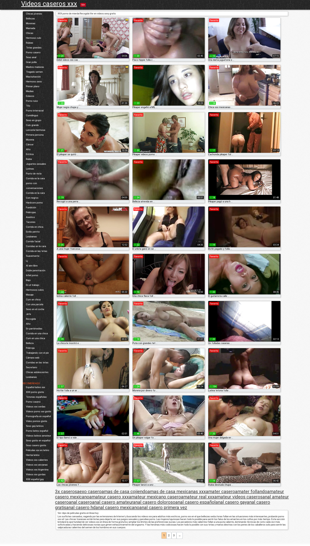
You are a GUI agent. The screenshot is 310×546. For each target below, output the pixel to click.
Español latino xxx (35, 387)
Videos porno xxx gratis (38, 411)
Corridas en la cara (36, 246)
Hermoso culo (33, 37)
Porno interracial (35, 110)
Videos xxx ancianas (37, 464)
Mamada (30, 28)
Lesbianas (31, 236)
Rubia (29, 159)
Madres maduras (35, 67)
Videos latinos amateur (38, 435)
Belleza (30, 343)
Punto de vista (33, 173)
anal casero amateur (112, 502)
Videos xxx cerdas (35, 406)
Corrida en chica (34, 226)
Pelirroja (30, 348)
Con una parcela (34, 304)
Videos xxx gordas (36, 474)
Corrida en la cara (35, 178)
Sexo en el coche (35, 309)
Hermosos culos (35, 289)
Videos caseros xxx (49, 4)
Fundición (31, 207)
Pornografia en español (38, 416)
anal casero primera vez (163, 507)
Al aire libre (32, 265)
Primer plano (32, 86)
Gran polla (31, 62)
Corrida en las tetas (36, 251)
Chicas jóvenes (34, 13)
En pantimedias (34, 328)
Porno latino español (37, 430)
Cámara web (32, 357)
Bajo (28, 280)
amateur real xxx (197, 496)
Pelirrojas (31, 212)
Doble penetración (35, 270)
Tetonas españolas (36, 396)
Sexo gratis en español (38, 440)
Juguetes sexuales (36, 163)
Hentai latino (33, 455)
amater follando (251, 491)
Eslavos (30, 96)
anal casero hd (81, 507)
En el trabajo (32, 285)
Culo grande (32, 125)
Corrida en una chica (37, 333)
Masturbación (33, 76)
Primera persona (35, 134)
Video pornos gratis (36, 421)
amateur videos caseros (238, 496)
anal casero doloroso (154, 502)
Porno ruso (32, 100)
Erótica (30, 154)
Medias (30, 91)
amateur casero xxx (109, 496)
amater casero (220, 491)
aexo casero (89, 491)
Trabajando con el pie (37, 352)
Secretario (31, 367)
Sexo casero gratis (36, 445)
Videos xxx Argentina (37, 469)
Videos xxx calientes (37, 459)
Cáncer (30, 144)
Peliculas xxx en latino (37, 450)
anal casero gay (231, 502)
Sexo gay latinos (35, 426)
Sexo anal (31, 57)
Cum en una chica (35, 338)
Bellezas (30, 18)
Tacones (30, 222)
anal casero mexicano (117, 507)
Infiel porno (32, 275)
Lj (27, 260)
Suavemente (32, 256)
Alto (28, 149)
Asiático (30, 217)
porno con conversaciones (34, 186)
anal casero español (195, 502)
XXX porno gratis (35, 392)
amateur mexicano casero (155, 496)
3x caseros (66, 491)
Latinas (30, 168)
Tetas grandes (33, 47)
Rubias (29, 42)
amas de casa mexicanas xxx (177, 491)
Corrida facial (33, 241)
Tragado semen (34, 71)
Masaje (30, 294)
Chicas (29, 33)
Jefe (28, 314)
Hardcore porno (34, 202)
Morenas (30, 23)
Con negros (32, 197)
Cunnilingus (32, 115)
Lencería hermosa (35, 130)
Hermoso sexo (34, 81)
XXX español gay (35, 479)
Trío (28, 105)
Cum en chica (33, 299)
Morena (30, 139)
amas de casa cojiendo (125, 491)
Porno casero (33, 52)
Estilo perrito (33, 231)
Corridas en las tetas (37, 362)
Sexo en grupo (33, 120)
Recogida (31, 318)
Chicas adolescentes (37, 372)
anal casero (80, 502)
